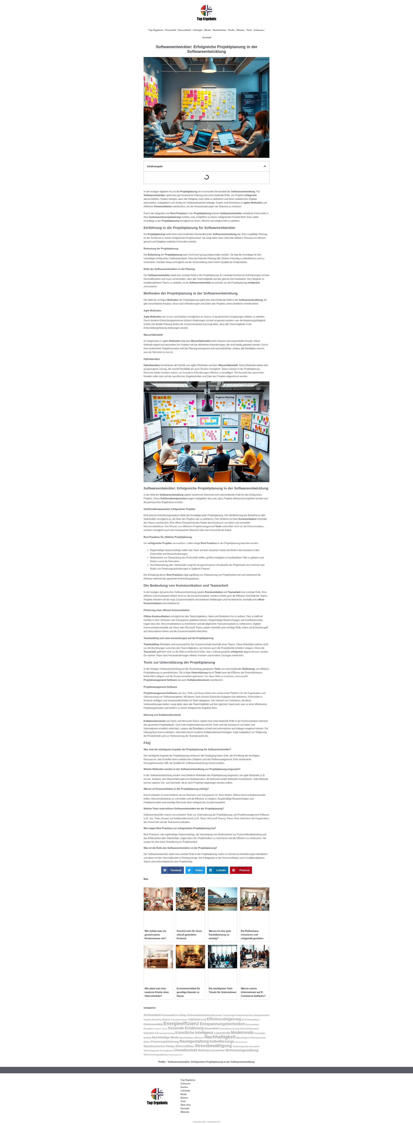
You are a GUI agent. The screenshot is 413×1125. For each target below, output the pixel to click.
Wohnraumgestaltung (241, 1050)
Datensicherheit (244, 1015)
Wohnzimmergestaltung (155, 1054)
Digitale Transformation (175, 1019)
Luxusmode (222, 1033)
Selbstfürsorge (221, 1041)
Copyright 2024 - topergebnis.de (206, 1122)
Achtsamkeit (152, 1015)
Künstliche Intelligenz (194, 1033)
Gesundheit (184, 30)
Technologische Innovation (246, 1046)
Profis (231, 30)
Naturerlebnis (243, 1037)
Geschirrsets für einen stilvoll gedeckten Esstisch (189, 935)
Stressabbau (184, 1046)
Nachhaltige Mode (165, 1037)
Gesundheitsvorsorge (230, 1029)
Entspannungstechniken (222, 1024)
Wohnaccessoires (211, 1050)
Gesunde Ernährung (186, 1028)
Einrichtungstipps (251, 1019)
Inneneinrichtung (167, 1033)
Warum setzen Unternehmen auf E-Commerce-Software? (253, 992)
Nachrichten (219, 30)
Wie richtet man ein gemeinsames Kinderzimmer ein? (155, 935)
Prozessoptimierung (165, 1041)
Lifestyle (197, 30)
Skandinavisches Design (159, 1046)
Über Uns (186, 1105)
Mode (208, 30)
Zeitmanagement (175, 1055)
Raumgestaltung (194, 1041)
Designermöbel (261, 1015)
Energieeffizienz (181, 1023)
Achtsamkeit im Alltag (173, 1015)
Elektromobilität (153, 1024)
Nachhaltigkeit (220, 1036)
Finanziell (170, 30)
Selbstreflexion (241, 1042)
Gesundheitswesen (249, 1028)
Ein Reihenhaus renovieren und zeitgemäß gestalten (252, 935)
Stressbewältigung (213, 1045)
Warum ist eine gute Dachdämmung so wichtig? (220, 935)
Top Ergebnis (155, 30)
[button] (265, 166)
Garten (184, 1087)
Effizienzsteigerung (224, 1019)
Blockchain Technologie (223, 1015)
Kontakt (206, 37)
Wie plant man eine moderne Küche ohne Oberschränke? (157, 992)
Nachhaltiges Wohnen (191, 1037)
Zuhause (259, 30)
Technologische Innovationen (158, 1051)
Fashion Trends (160, 1029)
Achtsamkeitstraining (199, 1015)
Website (185, 1112)
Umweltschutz (185, 1050)
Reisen (240, 30)
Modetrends (242, 1032)
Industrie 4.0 (151, 1032)
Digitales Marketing (152, 1020)
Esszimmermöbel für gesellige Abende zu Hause (188, 992)
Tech (249, 30)
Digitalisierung (197, 1019)
